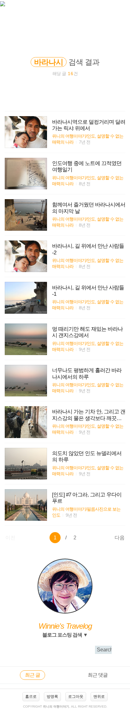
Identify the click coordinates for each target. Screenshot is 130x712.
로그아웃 (75, 696)
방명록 (52, 696)
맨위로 (99, 696)
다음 (120, 537)
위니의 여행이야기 (56, 706)
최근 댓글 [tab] (98, 675)
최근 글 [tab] (32, 675)
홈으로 (31, 696)
